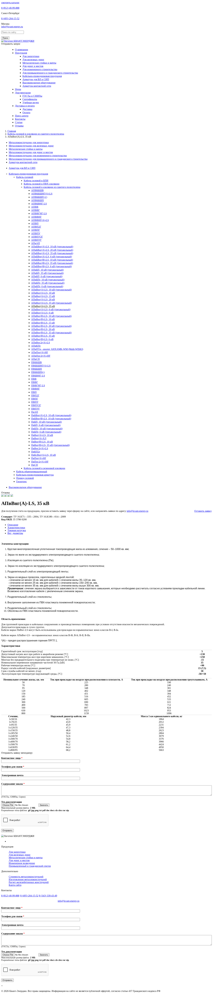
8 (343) (48, 895)
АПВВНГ (36, 217)
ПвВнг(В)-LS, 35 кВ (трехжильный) (50, 445)
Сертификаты (29, 99)
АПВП (35, 223)
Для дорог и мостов (32, 66)
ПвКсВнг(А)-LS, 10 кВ (43, 455)
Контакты (20, 119)
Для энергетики (30, 56)
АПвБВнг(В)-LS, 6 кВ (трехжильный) (51, 266)
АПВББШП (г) (39, 197)
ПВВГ (34, 382)
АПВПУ (35, 233)
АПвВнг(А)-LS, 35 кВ (43, 306)
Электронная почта (12, 775)
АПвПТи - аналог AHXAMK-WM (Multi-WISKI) (57, 349)
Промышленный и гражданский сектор (30, 866)
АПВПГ (35, 230)
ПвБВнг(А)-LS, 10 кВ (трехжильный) (51, 415)
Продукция (21, 53)
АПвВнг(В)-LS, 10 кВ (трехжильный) (51, 316)
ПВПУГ (35, 408)
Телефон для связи (12, 766)
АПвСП (35, 359)
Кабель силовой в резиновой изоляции (44, 468)
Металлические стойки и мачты (39, 63)
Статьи (18, 122)
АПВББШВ (37, 190)
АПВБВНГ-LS (39, 203)
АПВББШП (37, 200)
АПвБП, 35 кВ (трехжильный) (47, 273)
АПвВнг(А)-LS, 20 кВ (43, 299)
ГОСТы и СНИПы (32, 96)
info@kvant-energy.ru (12, 26)
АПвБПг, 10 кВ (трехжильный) (47, 279)
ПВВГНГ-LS (38, 385)
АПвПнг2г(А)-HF (40, 356)
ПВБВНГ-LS (38, 375)
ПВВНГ (35, 388)
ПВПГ (34, 398)
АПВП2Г (36, 226)
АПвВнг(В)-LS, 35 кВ (43, 336)
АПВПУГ (36, 240)
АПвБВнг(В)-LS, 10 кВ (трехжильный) (52, 260)
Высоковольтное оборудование (39, 82)
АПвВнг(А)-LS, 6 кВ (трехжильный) (50, 309)
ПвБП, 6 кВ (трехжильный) (46, 425)
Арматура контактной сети (36, 86)
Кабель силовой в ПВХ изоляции (41, 183)
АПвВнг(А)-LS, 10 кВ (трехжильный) (51, 289)
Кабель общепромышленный (31, 471)
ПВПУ (34, 402)
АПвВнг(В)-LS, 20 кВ (43, 329)
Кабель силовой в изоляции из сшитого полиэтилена (52, 187)
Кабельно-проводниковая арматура (35, 474)
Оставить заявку (203, 511)
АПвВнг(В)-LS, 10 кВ (43, 319)
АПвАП (35, 243)
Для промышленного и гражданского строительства (50, 72)
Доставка (27, 109)
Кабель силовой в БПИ (36, 180)
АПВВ (34, 207)
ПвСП (34, 465)
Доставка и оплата (25, 105)
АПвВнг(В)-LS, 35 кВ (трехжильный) (51, 332)
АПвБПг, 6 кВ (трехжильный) (47, 286)
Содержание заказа (13, 784)
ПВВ (33, 379)
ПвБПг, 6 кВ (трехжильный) (46, 432)
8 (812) (10, 8)
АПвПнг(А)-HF (39, 352)
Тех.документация (11, 802)
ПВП (34, 392)
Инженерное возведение (22, 863)
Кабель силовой (24, 177)
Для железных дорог (33, 59)
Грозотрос (21, 481)
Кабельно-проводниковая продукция (42, 76)
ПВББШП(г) (38, 372)
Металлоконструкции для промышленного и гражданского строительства (48, 159)
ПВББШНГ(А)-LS (41, 365)
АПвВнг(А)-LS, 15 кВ (43, 296)
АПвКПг (36, 346)
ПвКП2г (35, 451)
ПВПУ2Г (36, 405)
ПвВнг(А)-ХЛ (38, 438)
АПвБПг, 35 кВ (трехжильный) (47, 283)
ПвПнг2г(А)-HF (39, 461)
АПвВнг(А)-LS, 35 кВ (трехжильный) (51, 303)
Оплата (26, 112)
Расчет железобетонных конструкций (29, 882)
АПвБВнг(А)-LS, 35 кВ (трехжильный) (52, 253)
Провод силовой (25, 478)
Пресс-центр (21, 115)
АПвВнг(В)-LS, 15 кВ (43, 322)
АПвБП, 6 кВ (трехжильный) (46, 276)
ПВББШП (36, 369)
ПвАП (34, 412)
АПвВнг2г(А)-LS (40, 342)
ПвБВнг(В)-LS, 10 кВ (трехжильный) (51, 418)
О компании (21, 49)
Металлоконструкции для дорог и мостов (31, 152)
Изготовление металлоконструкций (28, 879)
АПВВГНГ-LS (39, 213)
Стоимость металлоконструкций (26, 876)
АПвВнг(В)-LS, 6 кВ (42, 339)
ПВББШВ (36, 362)
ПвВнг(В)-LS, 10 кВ (42, 441)
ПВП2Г (35, 395)
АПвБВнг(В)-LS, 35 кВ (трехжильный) (52, 263)
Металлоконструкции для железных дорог (31, 145)
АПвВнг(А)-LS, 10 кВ (43, 293)
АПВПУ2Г (37, 236)
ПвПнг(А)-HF (38, 458)
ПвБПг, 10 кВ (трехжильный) (47, 428)
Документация (23, 92)
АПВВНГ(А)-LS (40, 220)
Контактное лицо (11, 758)
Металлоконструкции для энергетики (29, 142)
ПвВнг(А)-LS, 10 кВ (42, 435)
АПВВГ (35, 210)
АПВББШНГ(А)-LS (41, 193)
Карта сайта (15, 885)
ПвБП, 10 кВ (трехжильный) (46, 422)
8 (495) (10, 18)
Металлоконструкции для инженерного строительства (38, 155)
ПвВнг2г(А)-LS (39, 448)
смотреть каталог (10, 2)
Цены (18, 89)
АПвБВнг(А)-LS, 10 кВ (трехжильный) (52, 246)
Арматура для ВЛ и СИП (35, 79)
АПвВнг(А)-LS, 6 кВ (42, 312)
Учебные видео (30, 102)
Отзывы (19, 125)
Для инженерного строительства (39, 69)
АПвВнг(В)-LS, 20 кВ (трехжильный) (51, 326)
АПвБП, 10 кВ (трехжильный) (47, 269)
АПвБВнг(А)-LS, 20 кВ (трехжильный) (52, 250)
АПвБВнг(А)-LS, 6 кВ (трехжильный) (51, 256)
